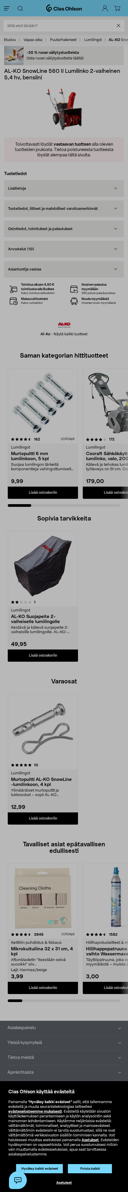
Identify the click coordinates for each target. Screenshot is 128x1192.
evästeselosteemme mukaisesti (35, 1111)
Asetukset (90, 1140)
